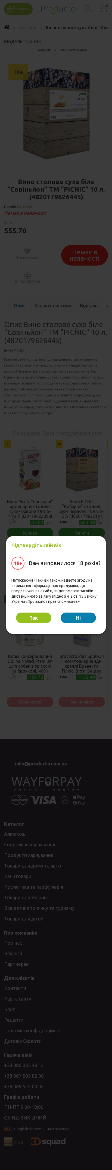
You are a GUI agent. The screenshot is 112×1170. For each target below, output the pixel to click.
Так (33, 617)
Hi (78, 617)
